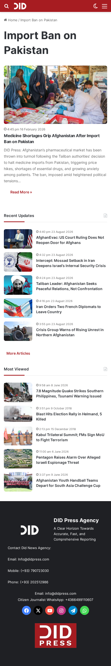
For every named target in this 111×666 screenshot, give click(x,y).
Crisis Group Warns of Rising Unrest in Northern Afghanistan (70, 332)
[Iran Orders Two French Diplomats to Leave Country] (18, 308)
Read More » (21, 192)
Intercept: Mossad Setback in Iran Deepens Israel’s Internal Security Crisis (71, 263)
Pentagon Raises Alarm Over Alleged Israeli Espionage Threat (68, 460)
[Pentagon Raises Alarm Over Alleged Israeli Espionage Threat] (18, 458)
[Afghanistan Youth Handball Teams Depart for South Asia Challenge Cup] (18, 482)
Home (12, 20)
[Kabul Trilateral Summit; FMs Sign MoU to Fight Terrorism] (18, 435)
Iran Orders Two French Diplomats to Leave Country (68, 309)
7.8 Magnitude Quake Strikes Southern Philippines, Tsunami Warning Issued (70, 393)
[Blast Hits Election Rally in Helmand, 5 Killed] (18, 414)
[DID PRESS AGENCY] (20, 6)
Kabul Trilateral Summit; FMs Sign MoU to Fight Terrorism (70, 437)
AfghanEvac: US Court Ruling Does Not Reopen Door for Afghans (70, 240)
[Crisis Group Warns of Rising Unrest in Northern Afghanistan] (18, 331)
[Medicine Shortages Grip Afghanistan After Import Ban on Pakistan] (55, 95)
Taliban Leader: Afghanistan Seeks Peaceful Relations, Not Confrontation (69, 286)
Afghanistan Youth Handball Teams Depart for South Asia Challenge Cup (68, 483)
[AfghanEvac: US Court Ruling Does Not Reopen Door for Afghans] (18, 239)
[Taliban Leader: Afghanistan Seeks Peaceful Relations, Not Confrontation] (18, 285)
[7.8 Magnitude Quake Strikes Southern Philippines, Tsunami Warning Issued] (18, 392)
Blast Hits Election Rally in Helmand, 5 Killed (69, 416)
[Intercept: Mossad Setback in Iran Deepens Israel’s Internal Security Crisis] (18, 262)
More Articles (18, 353)
